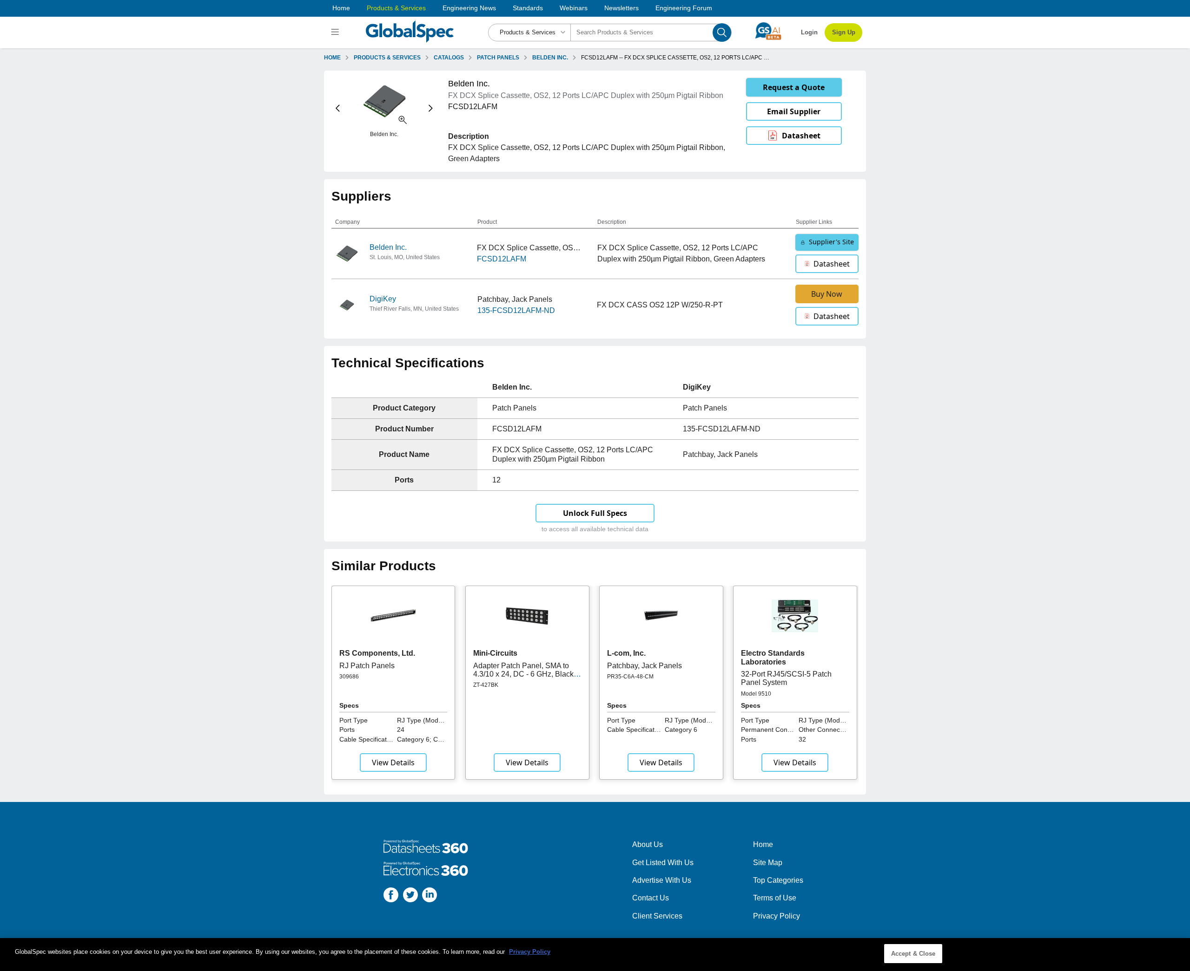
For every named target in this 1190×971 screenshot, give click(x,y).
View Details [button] (393, 762)
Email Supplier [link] (793, 111)
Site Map (767, 863)
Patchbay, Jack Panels (644, 666)
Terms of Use (774, 898)
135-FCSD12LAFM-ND (516, 310)
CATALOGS (449, 57)
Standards (528, 8)
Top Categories (778, 880)
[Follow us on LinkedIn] (429, 896)
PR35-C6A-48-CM (630, 676)
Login (809, 32)
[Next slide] (430, 108)
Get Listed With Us (663, 863)
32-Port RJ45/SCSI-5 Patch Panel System (786, 678)
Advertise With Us (661, 880)
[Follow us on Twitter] (410, 896)
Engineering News (469, 8)
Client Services (657, 916)
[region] (595, 954)
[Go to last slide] (337, 108)
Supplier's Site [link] (831, 241)
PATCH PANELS (498, 57)
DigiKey (383, 299)
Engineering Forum (683, 8)
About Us (647, 844)
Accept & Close (913, 953)
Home (341, 8)
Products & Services (396, 8)
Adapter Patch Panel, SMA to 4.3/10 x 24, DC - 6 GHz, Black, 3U (524, 674)
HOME (332, 57)
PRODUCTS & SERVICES (387, 57)
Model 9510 (756, 694)
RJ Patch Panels (367, 666)
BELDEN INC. (550, 57)
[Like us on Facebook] (390, 896)
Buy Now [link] (826, 294)
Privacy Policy (776, 916)
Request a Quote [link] (794, 87)
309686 (349, 676)
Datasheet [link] (801, 135)
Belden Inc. (388, 247)
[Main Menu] (336, 32)
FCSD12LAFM (501, 259)
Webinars (574, 8)
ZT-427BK (485, 685)
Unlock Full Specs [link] (595, 513)
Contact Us (650, 898)
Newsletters (621, 8)
